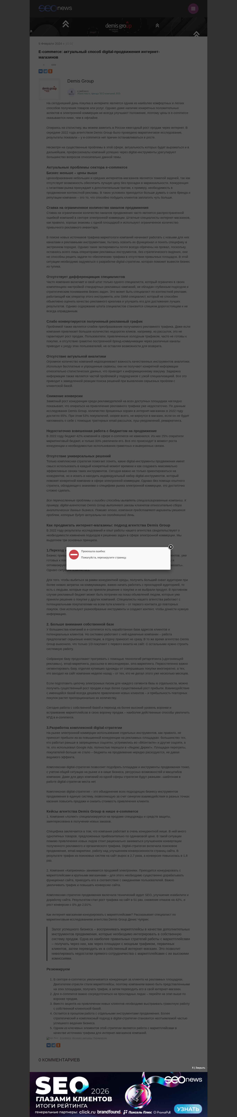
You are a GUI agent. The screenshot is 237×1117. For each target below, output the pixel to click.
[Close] (170, 547)
